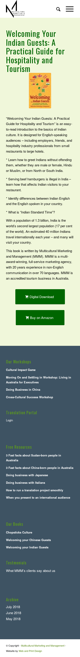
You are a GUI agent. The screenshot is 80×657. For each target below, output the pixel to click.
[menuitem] (56, 9)
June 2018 (13, 612)
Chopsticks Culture (19, 532)
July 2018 (13, 606)
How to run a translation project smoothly (34, 490)
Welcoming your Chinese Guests (28, 540)
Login (9, 420)
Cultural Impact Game (21, 370)
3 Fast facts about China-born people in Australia (39, 468)
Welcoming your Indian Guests (27, 547)
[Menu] (67, 9)
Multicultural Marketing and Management (42, 645)
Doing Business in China (23, 390)
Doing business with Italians (25, 483)
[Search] (56, 9)
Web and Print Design (30, 651)
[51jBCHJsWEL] (40, 90)
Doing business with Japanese (27, 475)
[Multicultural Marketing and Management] (33, 9)
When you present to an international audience (38, 498)
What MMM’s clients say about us (30, 570)
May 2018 (13, 618)
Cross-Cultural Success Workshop (29, 397)
